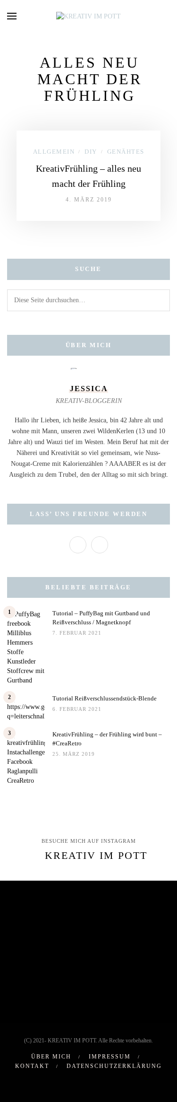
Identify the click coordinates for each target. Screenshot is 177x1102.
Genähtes (125, 151)
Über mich (51, 1056)
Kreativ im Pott (96, 855)
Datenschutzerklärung (114, 1066)
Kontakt (32, 1066)
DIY (90, 151)
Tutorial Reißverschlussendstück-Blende (104, 698)
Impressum (110, 1056)
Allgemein (54, 151)
